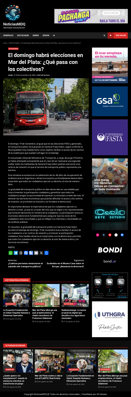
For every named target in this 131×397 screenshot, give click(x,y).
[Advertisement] (91, 16)
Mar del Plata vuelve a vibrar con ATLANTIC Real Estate (49, 361)
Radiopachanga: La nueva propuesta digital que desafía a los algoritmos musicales (75, 295)
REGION (46, 35)
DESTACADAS (23, 35)
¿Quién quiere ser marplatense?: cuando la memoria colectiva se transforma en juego (18, 361)
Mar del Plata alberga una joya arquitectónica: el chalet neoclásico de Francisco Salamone (46, 295)
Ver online (121, 35)
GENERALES (8, 35)
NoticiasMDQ (14, 24)
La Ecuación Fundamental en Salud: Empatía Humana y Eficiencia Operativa (16, 295)
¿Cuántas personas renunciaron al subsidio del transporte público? (25, 263)
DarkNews (87, 394)
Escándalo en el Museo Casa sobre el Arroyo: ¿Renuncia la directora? (65, 263)
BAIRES (36, 35)
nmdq (10, 75)
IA (54, 35)
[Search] (104, 35)
